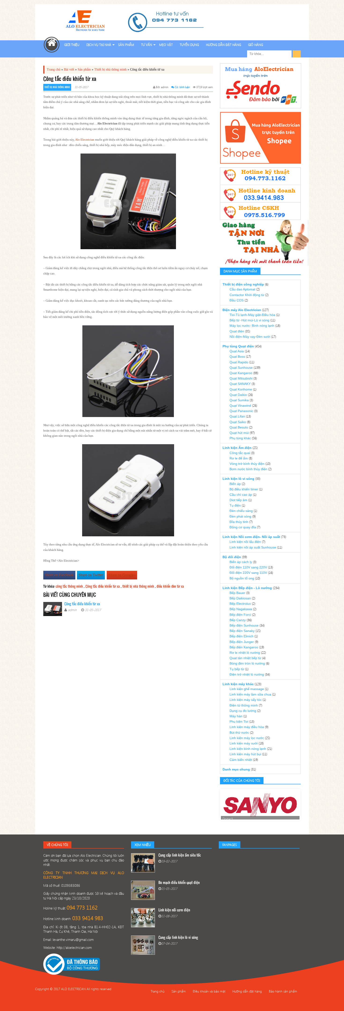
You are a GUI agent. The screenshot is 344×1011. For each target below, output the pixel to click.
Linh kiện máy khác (238, 684)
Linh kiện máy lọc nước (247, 738)
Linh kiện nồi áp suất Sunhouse (253, 547)
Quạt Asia (237, 351)
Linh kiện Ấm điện (237, 448)
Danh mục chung (236, 769)
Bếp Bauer (237, 593)
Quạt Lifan (237, 416)
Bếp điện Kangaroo (244, 647)
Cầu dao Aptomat (242, 289)
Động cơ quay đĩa (243, 527)
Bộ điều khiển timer (244, 489)
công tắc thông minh (69, 587)
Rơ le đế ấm (239, 458)
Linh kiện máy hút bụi (245, 754)
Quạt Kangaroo (241, 373)
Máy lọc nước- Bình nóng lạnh (252, 325)
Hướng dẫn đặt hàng (223, 44)
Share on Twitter (91, 575)
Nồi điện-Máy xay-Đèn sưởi (250, 336)
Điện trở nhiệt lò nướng (247, 674)
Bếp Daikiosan (240, 598)
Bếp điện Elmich (241, 636)
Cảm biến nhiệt (241, 760)
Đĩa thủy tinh (239, 522)
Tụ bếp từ (237, 669)
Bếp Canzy (238, 620)
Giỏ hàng (255, 44)
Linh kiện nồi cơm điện (174, 910)
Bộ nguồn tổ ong (242, 578)
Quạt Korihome (241, 389)
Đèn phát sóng (240, 516)
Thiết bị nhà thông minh (110, 69)
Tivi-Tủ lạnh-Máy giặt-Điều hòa (252, 315)
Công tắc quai (240, 453)
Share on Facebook (59, 575)
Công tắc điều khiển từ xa (102, 587)
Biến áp (235, 484)
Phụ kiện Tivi (239, 721)
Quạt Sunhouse (241, 367)
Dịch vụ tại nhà (98, 44)
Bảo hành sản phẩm (283, 991)
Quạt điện (237, 331)
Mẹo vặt (166, 44)
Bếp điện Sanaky (242, 631)
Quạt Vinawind (240, 405)
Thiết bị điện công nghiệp (243, 284)
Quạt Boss (237, 356)
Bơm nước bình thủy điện (248, 469)
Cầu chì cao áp (241, 494)
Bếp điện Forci (240, 614)
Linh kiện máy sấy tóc (246, 700)
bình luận (184, 87)
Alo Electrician (84, 139)
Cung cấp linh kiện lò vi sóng (178, 938)
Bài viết (69, 69)
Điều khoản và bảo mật (209, 991)
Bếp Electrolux (240, 603)
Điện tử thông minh (244, 705)
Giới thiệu (71, 44)
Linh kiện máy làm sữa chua (250, 694)
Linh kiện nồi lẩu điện (245, 542)
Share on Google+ (121, 575)
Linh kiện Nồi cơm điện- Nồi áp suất (251, 537)
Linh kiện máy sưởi (244, 743)
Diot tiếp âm (238, 500)
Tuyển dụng (189, 44)
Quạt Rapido (239, 362)
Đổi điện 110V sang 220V (248, 567)
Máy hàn (236, 716)
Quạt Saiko (238, 422)
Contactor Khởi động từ (247, 295)
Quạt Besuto (239, 427)
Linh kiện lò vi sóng (238, 479)
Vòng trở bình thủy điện (247, 464)
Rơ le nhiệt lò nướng (245, 652)
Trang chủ (53, 69)
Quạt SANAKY (240, 384)
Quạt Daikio (238, 395)
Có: (176, 87)
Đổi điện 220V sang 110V (248, 573)
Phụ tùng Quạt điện (238, 346)
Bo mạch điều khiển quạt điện (179, 883)
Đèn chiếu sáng (241, 511)
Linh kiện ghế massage (247, 689)
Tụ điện (235, 505)
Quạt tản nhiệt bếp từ (245, 658)
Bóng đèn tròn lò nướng (247, 663)
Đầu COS (237, 300)
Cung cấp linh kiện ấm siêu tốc (179, 855)
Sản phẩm (126, 44)
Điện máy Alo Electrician (242, 310)
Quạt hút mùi (239, 433)
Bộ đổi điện (232, 557)
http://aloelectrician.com (74, 947)
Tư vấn (146, 44)
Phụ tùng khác (240, 438)
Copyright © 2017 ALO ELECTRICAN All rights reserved (73, 989)
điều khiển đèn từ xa (170, 587)
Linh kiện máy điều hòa (247, 727)
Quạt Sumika (239, 400)
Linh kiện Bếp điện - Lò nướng (247, 588)
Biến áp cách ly (241, 562)
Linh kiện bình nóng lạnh (248, 749)
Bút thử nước (239, 732)
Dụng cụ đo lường (243, 711)
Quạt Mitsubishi (241, 378)
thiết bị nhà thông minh (138, 587)
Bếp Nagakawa (241, 609)
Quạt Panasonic (241, 411)
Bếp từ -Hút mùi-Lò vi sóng (249, 320)
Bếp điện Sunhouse (244, 625)
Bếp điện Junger (242, 642)
